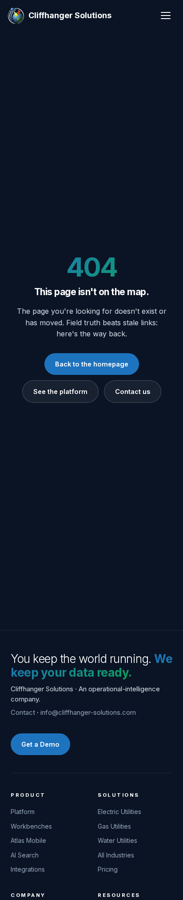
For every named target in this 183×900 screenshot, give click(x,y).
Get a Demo (40, 744)
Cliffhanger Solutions (69, 15)
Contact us (132, 391)
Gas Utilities (114, 826)
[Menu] (165, 15)
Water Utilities (117, 840)
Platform (23, 811)
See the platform (60, 391)
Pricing (108, 869)
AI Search (25, 855)
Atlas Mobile (28, 840)
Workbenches (31, 826)
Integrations (28, 869)
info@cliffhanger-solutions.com (88, 712)
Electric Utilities (119, 811)
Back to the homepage (91, 364)
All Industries (116, 855)
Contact (23, 712)
